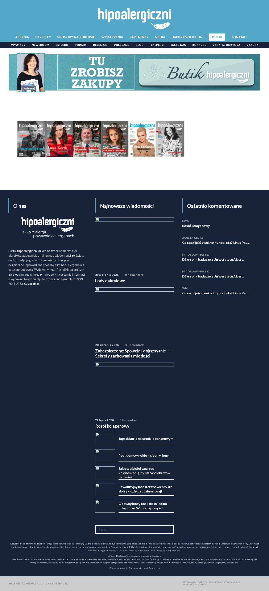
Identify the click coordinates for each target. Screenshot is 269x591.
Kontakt (239, 37)
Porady (81, 45)
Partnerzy (139, 37)
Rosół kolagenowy (196, 226)
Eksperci (157, 45)
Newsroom (40, 45)
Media (160, 37)
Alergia (22, 37)
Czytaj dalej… (32, 283)
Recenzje (100, 45)
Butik (217, 37)
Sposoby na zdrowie (76, 37)
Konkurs (199, 45)
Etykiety (43, 37)
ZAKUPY (252, 45)
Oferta (203, 583)
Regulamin (189, 583)
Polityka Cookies (194, 585)
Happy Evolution (186, 37)
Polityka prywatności (224, 583)
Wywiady (18, 45)
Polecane (121, 45)
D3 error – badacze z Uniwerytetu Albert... (213, 259)
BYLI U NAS (178, 45)
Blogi (140, 45)
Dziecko (62, 45)
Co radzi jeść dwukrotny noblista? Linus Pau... (216, 242)
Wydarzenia (112, 37)
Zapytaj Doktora (226, 45)
